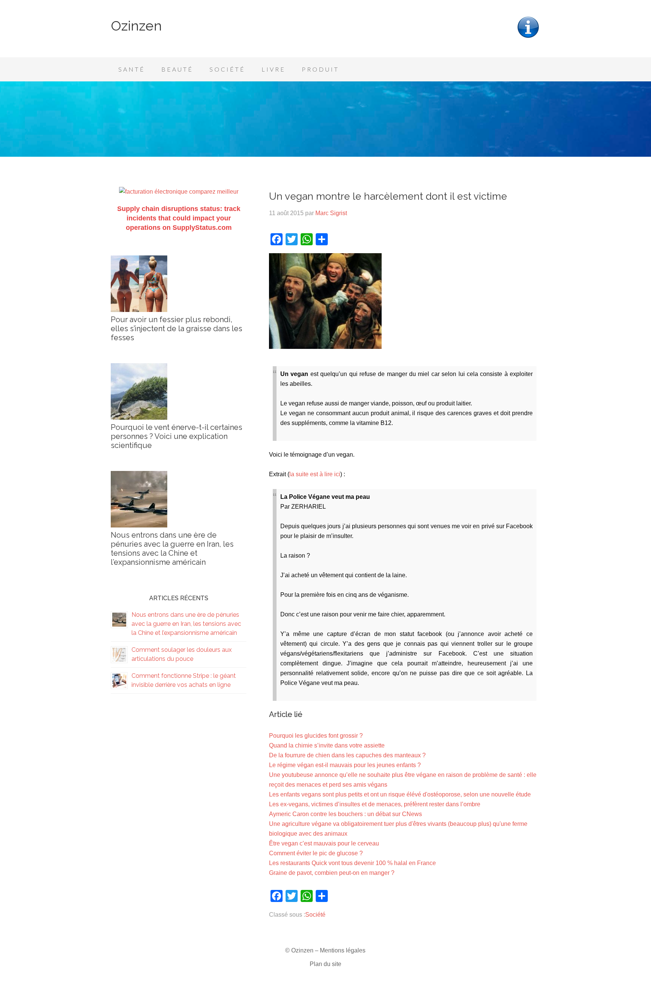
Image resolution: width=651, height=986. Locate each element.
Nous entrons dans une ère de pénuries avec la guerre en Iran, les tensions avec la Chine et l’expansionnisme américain (172, 548)
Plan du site (325, 964)
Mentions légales (342, 950)
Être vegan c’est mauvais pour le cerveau (324, 843)
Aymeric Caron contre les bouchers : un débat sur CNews (345, 814)
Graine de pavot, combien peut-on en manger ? (331, 873)
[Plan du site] (528, 37)
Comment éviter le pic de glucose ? (316, 853)
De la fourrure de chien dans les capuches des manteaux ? (347, 755)
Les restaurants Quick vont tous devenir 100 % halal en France (352, 863)
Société (315, 914)
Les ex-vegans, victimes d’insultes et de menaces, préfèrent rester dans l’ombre (374, 804)
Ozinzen (136, 26)
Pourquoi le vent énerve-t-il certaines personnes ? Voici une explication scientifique (176, 436)
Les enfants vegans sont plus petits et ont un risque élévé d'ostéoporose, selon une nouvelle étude (400, 794)
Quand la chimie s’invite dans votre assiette (327, 745)
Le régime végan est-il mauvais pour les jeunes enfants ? (345, 765)
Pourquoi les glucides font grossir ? (316, 735)
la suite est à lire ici (314, 474)
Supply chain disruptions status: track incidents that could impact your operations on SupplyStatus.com (178, 218)
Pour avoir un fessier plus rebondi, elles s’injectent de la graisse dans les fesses (176, 328)
